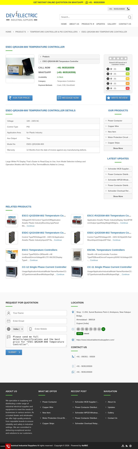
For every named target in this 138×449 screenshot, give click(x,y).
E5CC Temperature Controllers (39, 250)
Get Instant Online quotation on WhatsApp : (69, 2)
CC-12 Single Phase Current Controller (44, 267)
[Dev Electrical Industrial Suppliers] (33, 16)
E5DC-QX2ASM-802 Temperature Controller (47, 232)
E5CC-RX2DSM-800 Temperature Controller (112, 215)
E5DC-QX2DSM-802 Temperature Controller (112, 232)
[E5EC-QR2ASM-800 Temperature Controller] (20, 69)
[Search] (129, 17)
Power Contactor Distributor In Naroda (120, 174)
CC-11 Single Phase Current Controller (109, 267)
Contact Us (125, 24)
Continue (30, 226)
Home (64, 24)
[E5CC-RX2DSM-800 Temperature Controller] (77, 220)
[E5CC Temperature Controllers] (12, 255)
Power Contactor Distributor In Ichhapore (120, 185)
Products (87, 24)
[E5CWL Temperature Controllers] (77, 255)
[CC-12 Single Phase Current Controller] (12, 272)
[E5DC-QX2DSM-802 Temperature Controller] (77, 237)
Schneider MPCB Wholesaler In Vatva (120, 180)
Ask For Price (21, 98)
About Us (74, 24)
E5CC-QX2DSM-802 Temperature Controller (47, 215)
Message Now (70, 98)
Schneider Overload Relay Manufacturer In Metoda (120, 191)
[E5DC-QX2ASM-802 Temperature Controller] (12, 237)
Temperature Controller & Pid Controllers (53, 32)
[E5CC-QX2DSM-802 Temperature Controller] (12, 220)
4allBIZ (85, 445)
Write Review (119, 98)
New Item (112, 132)
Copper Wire (113, 126)
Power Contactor (115, 121)
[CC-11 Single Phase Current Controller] (77, 272)
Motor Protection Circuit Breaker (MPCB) (120, 137)
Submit (12, 352)
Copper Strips (114, 143)
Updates (100, 24)
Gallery (112, 24)
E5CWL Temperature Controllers (106, 250)
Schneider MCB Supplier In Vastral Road (120, 169)
